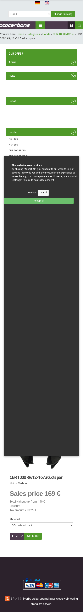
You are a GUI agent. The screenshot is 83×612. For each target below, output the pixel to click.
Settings (32, 192)
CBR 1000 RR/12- (63, 34)
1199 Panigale (16, 113)
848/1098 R (15, 107)
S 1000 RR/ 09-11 (18, 82)
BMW (12, 75)
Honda (46, 34)
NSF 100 (13, 138)
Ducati (12, 101)
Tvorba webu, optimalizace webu (42, 598)
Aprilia (12, 62)
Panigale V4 (15, 125)
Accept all (39, 200)
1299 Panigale (16, 119)
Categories (33, 34)
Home (20, 34)
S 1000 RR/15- (16, 94)
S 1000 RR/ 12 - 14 (18, 88)
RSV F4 (12, 68)
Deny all (43, 192)
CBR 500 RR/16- (17, 150)
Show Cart (71, 25)
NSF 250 (13, 144)
